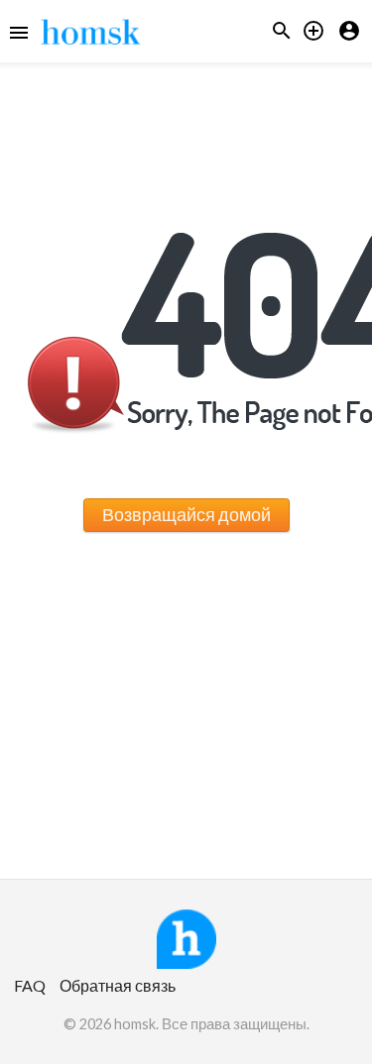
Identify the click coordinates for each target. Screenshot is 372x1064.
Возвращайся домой (186, 514)
